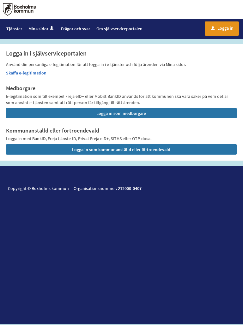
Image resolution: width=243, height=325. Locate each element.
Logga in (222, 28)
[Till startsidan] (19, 9)
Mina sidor (38, 29)
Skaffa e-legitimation (26, 73)
